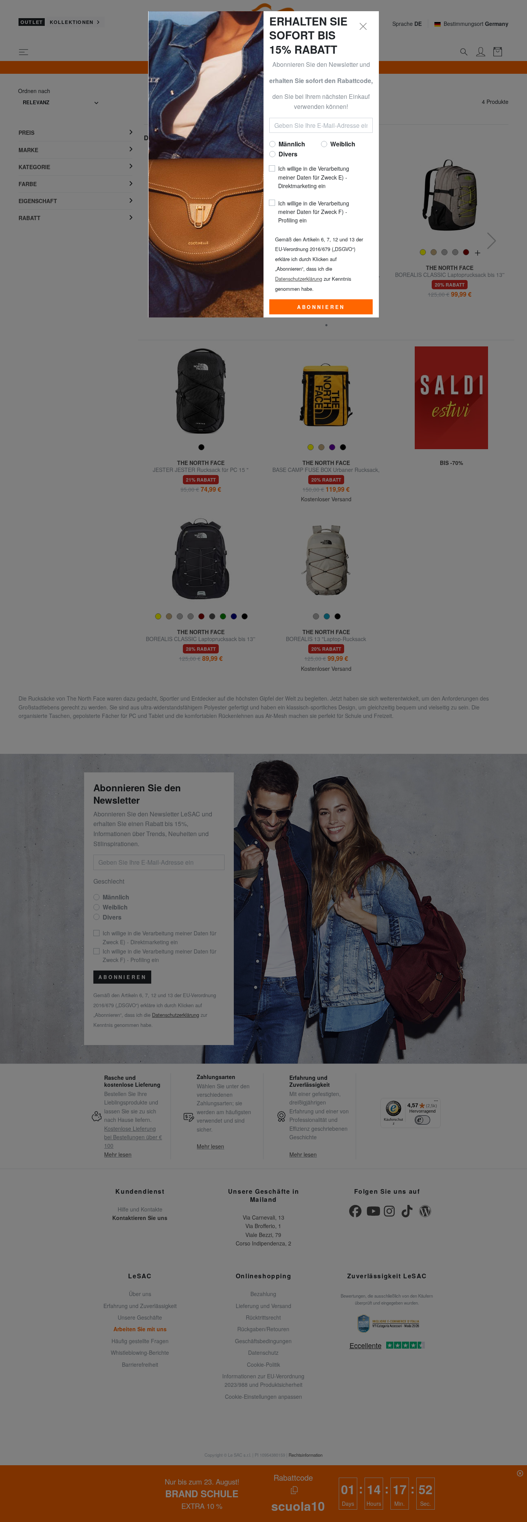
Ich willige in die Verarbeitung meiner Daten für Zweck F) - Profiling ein (313, 211)
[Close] (363, 26)
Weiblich (342, 143)
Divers (288, 153)
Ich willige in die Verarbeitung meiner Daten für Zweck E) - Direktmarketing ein (313, 177)
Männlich (292, 143)
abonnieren (321, 307)
